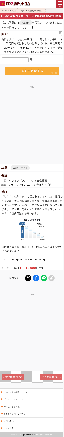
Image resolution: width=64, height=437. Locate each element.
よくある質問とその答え (15, 413)
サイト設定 (9, 428)
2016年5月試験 (8, 10)
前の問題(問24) (13, 377)
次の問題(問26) (50, 377)
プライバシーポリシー (13, 399)
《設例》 (25, 22)
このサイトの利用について (16, 392)
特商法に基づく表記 (12, 406)
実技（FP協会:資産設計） (31, 10)
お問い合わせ (10, 421)
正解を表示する (20, 167)
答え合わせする (32, 71)
